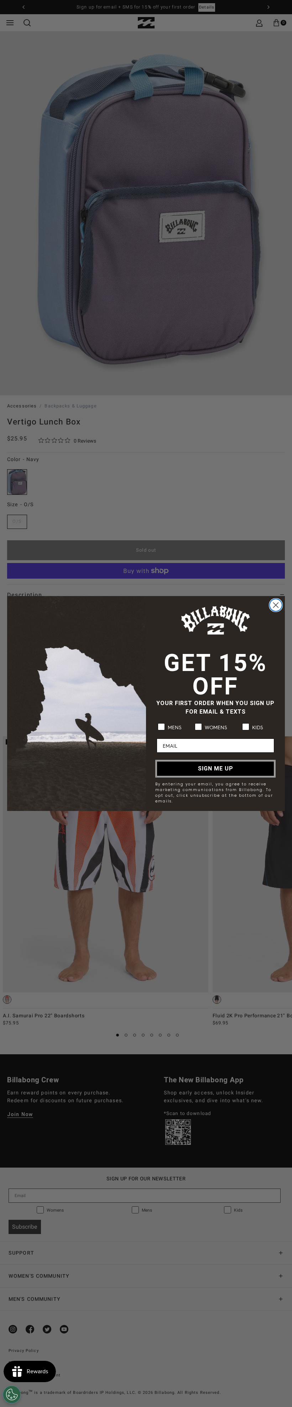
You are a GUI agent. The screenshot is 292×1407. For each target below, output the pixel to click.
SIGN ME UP (215, 768)
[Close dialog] (276, 605)
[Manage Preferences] (12, 1394)
